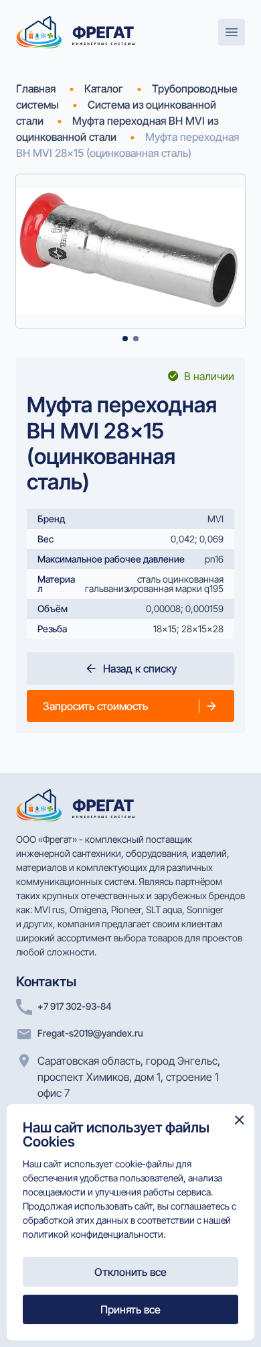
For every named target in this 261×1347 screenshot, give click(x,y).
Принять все (130, 1309)
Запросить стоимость (95, 706)
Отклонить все (130, 1272)
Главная (36, 88)
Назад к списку (140, 668)
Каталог (103, 88)
